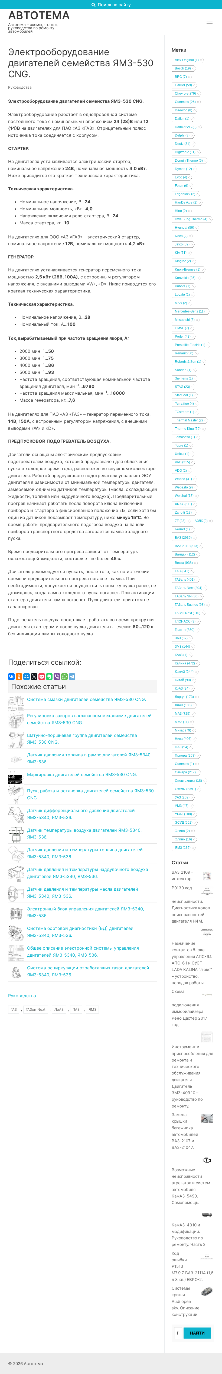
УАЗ (182, 797)
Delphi (182, 135)
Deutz (182, 144)
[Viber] (57, 676)
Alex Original (187, 60)
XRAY (183, 504)
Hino (181, 211)
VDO (181, 471)
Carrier (183, 85)
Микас (183, 730)
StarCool (184, 395)
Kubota (182, 286)
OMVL (182, 328)
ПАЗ (76, 1009)
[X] (34, 676)
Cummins (185, 102)
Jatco (182, 244)
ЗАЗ (181, 638)
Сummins (184, 764)
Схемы (185, 789)
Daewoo (183, 110)
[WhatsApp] (64, 676)
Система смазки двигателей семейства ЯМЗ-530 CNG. (86, 699)
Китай (183, 680)
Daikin (182, 119)
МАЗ (182, 714)
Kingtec (183, 261)
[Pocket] (41, 676)
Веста (184, 563)
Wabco (183, 479)
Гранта (184, 630)
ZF (180, 521)
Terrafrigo (184, 403)
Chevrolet (185, 93)
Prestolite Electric (190, 345)
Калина (185, 663)
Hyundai (184, 227)
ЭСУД (183, 822)
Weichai (184, 496)
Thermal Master (189, 420)
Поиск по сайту (114, 4)
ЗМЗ (182, 646)
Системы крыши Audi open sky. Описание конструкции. (186, 1301)
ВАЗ (183, 538)
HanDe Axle (186, 202)
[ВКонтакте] (11, 676)
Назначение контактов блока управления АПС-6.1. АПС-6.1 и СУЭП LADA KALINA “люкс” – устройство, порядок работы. (192, 963)
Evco (181, 177)
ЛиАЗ (59, 1009)
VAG (182, 462)
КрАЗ (182, 688)
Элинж (183, 839)
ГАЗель (185, 579)
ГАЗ (14, 1009)
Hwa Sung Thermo (191, 219)
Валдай (185, 554)
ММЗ (182, 722)
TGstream (184, 412)
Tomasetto (185, 437)
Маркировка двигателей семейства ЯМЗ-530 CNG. (82, 774)
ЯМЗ (92, 1009)
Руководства (20, 87)
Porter (183, 336)
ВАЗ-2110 (186, 546)
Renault (184, 353)
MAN (181, 303)
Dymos (183, 169)
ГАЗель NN (186, 596)
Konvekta (185, 278)
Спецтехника (188, 781)
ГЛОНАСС (185, 621)
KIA (181, 253)
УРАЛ (183, 814)
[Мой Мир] (26, 676)
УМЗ (181, 806)
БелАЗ (182, 529)
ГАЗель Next (188, 588)
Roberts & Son (188, 362)
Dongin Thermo (189, 160)
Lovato (182, 295)
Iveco (181, 236)
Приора (185, 755)
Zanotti (183, 512)
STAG (182, 387)
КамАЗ (184, 672)
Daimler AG (186, 127)
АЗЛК (201, 521)
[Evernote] (49, 676)
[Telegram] (72, 676)
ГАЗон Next (35, 1009)
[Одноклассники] (19, 676)
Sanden (183, 370)
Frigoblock (185, 194)
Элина (182, 831)
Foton (181, 186)
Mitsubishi (185, 320)
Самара (185, 772)
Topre (181, 445)
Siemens (184, 378)
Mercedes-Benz (190, 311)
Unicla (182, 454)
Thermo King (188, 429)
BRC (181, 77)
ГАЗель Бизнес (190, 605)
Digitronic (185, 152)
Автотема (39, 15)
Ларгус (184, 697)
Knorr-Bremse (187, 269)
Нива (183, 739)
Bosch (183, 68)
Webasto (184, 487)
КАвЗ (181, 655)
